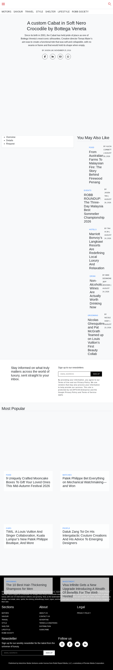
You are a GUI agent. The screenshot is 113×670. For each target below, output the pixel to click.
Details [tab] (9, 140)
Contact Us (44, 616)
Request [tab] (10, 144)
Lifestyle (64, 11)
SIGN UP (96, 374)
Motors (6, 11)
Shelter (50, 11)
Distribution (45, 626)
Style (39, 11)
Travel (29, 11)
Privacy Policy (84, 613)
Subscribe (44, 630)
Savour (18, 11)
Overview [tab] (10, 137)
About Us (43, 613)
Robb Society (80, 11)
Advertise (44, 620)
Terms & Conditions (48, 623)
